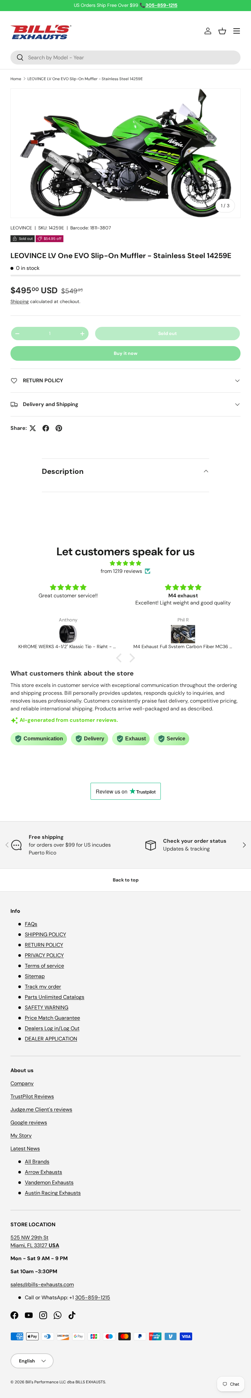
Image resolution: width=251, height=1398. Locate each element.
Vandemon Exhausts (49, 1182)
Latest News (25, 1148)
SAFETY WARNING (46, 1007)
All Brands (37, 1161)
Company (22, 1083)
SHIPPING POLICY (45, 934)
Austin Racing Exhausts (53, 1192)
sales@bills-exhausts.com (42, 1284)
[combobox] (125, 58)
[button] (222, 31)
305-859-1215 (92, 1297)
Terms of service (44, 965)
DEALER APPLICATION (51, 1038)
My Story (21, 1135)
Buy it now (126, 353)
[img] (125, 563)
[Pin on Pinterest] (58, 428)
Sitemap (35, 976)
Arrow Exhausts (43, 1172)
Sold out (167, 333)
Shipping (19, 301)
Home (15, 78)
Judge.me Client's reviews (41, 1109)
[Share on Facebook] (45, 428)
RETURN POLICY (44, 944)
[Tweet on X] (32, 428)
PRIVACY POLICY (44, 955)
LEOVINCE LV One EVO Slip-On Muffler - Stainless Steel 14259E (85, 78)
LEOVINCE (21, 228)
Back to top (126, 880)
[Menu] (236, 31)
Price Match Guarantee (52, 1017)
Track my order (43, 986)
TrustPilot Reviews (32, 1096)
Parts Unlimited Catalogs (54, 997)
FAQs (31, 924)
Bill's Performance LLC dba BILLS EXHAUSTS (65, 1382)
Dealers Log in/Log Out (52, 1028)
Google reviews (28, 1122)
